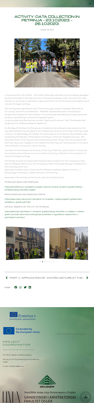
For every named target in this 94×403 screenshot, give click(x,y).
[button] (90, 4)
